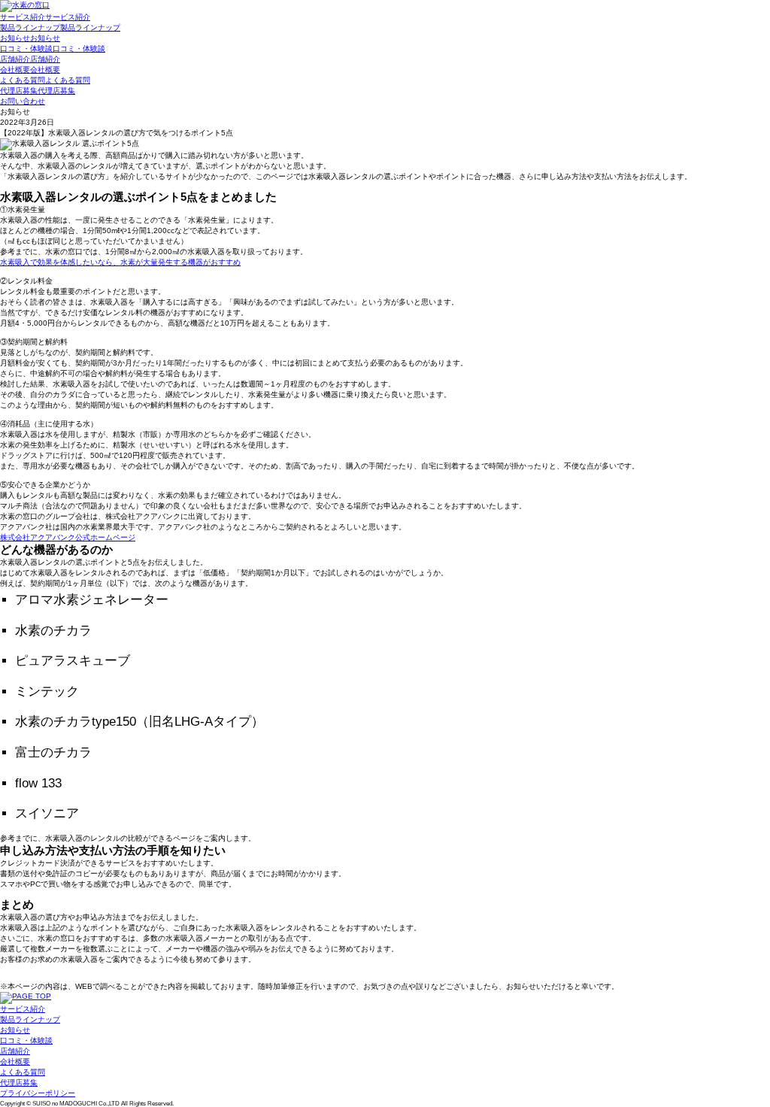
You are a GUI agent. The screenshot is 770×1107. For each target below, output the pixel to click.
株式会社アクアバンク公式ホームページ (67, 537)
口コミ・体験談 (26, 1040)
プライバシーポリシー (37, 1093)
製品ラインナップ (30, 1019)
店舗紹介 (15, 1051)
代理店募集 (19, 1082)
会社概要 (15, 1061)
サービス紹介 (22, 1009)
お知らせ (15, 1030)
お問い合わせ (22, 101)
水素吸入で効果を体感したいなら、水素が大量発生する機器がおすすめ (120, 262)
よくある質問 (22, 1072)
